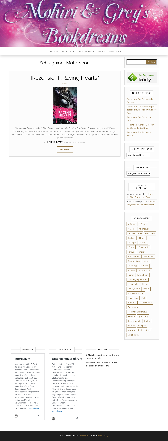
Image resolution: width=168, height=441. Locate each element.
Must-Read (133, 298)
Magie (146, 289)
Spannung (143, 316)
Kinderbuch (142, 275)
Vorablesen (133, 335)
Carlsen (131, 238)
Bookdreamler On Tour (91, 51)
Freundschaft (134, 256)
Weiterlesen (64, 149)
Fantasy (141, 252)
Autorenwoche (135, 233)
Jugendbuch (144, 270)
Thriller (147, 321)
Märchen (132, 302)
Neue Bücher (146, 302)
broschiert (150, 233)
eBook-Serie (143, 247)
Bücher (64, 84)
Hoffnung (132, 266)
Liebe (145, 284)
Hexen (146, 261)
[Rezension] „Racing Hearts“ (65, 78)
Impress (131, 270)
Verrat (148, 330)
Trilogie (131, 325)
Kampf (131, 275)
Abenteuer (144, 229)
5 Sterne (132, 229)
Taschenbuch (134, 321)
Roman (131, 316)
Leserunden (133, 284)
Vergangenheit (135, 330)
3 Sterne (132, 224)
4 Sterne (143, 224)
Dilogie (141, 238)
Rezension (133, 307)
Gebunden (149, 256)
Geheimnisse (134, 261)
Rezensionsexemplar (137, 312)
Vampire (142, 325)
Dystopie (132, 243)
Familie (131, 252)
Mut (143, 298)
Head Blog (103, 435)
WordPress (84, 435)
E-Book (143, 243)
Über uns (67, 51)
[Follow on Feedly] (142, 77)
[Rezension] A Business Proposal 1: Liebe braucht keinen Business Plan (142, 109)
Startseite (52, 51)
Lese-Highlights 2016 (137, 279)
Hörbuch (144, 266)
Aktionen (114, 51)
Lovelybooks (134, 289)
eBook (131, 247)
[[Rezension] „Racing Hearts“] (65, 105)
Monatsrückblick (135, 293)
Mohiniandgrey (55, 142)
